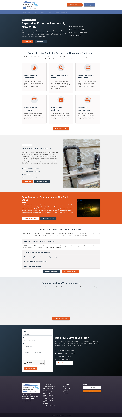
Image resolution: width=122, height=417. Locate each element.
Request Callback (30, 368)
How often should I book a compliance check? (37, 252)
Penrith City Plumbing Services (62, 415)
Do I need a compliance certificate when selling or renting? (41, 257)
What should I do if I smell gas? (33, 266)
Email (24, 343)
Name (24, 331)
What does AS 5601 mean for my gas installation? (38, 241)
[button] (24, 12)
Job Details (26, 349)
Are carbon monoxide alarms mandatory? (36, 261)
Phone (24, 337)
